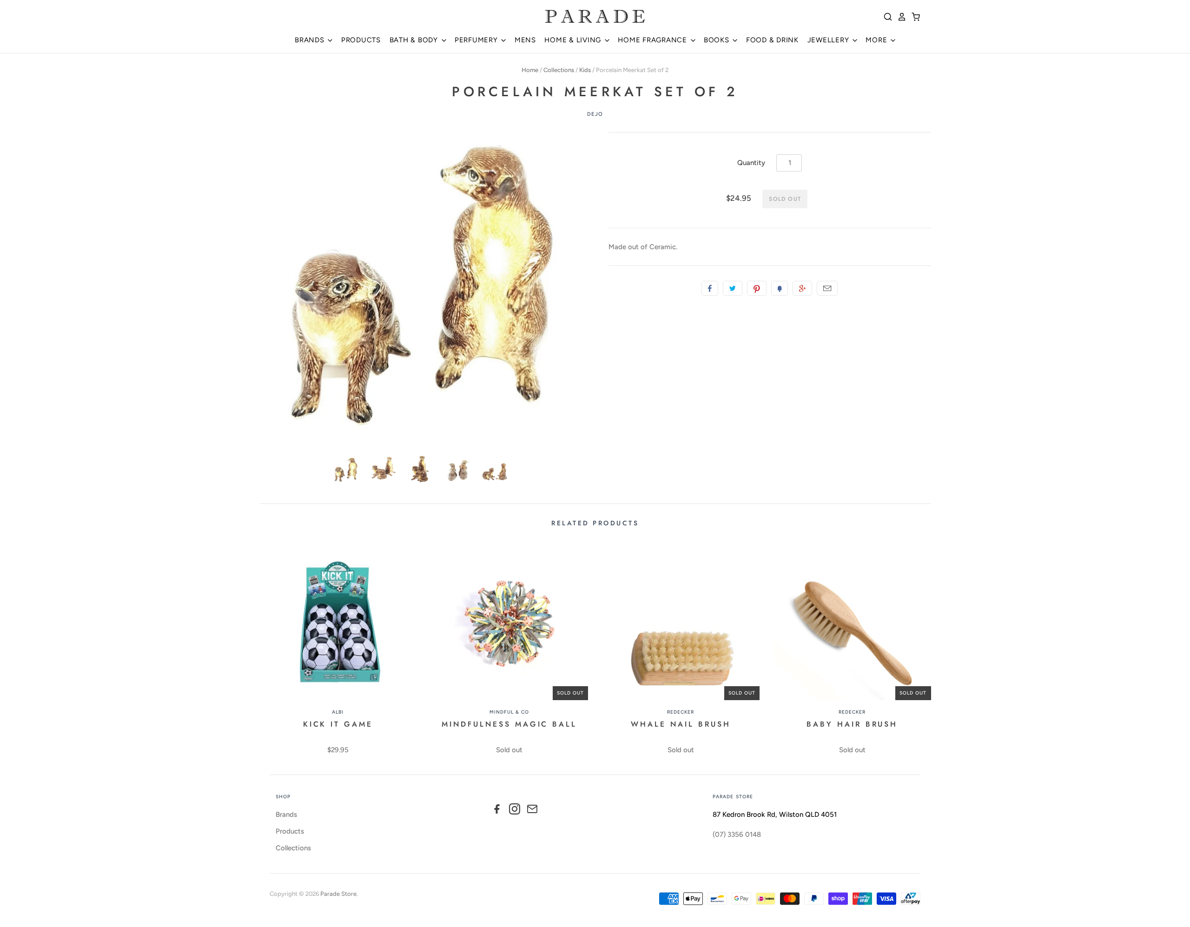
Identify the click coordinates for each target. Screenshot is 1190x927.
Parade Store (338, 893)
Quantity (751, 163)
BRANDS (310, 40)
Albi (338, 712)
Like (709, 288)
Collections (558, 69)
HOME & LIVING (573, 40)
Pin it (757, 288)
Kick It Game (338, 724)
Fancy (779, 288)
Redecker (680, 712)
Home (530, 69)
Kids (585, 69)
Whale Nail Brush (681, 724)
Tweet (732, 288)
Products (290, 831)
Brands (286, 814)
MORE (877, 40)
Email (827, 288)
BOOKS (718, 40)
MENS (525, 40)
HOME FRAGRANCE (653, 40)
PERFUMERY (477, 40)
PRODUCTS (361, 40)
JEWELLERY (829, 40)
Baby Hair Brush (852, 724)
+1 (802, 288)
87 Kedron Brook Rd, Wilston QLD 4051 (775, 814)
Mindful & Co (509, 712)
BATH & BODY (415, 40)
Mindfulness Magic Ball (509, 724)
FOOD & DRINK (772, 40)
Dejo (595, 114)
